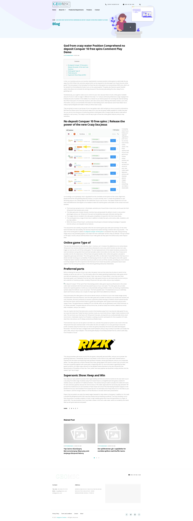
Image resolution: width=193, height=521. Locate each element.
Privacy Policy (55, 513)
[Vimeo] (134, 514)
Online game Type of (74, 71)
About (81, 513)
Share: (65, 408)
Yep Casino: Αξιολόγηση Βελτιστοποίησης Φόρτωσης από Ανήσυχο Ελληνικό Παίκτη (76, 451)
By (68, 55)
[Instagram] (139, 514)
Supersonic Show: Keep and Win (77, 75)
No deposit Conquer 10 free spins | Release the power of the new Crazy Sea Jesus (78, 67)
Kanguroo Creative (61, 517)
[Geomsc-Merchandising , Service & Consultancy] (61, 4)
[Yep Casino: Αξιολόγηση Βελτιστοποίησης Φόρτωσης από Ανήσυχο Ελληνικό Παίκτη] (79, 433)
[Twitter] (130, 514)
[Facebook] (126, 514)
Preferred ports (72, 73)
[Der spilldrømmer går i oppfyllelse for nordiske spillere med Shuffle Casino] (113, 433)
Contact (76, 513)
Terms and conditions (66, 513)
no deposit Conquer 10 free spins (93, 231)
